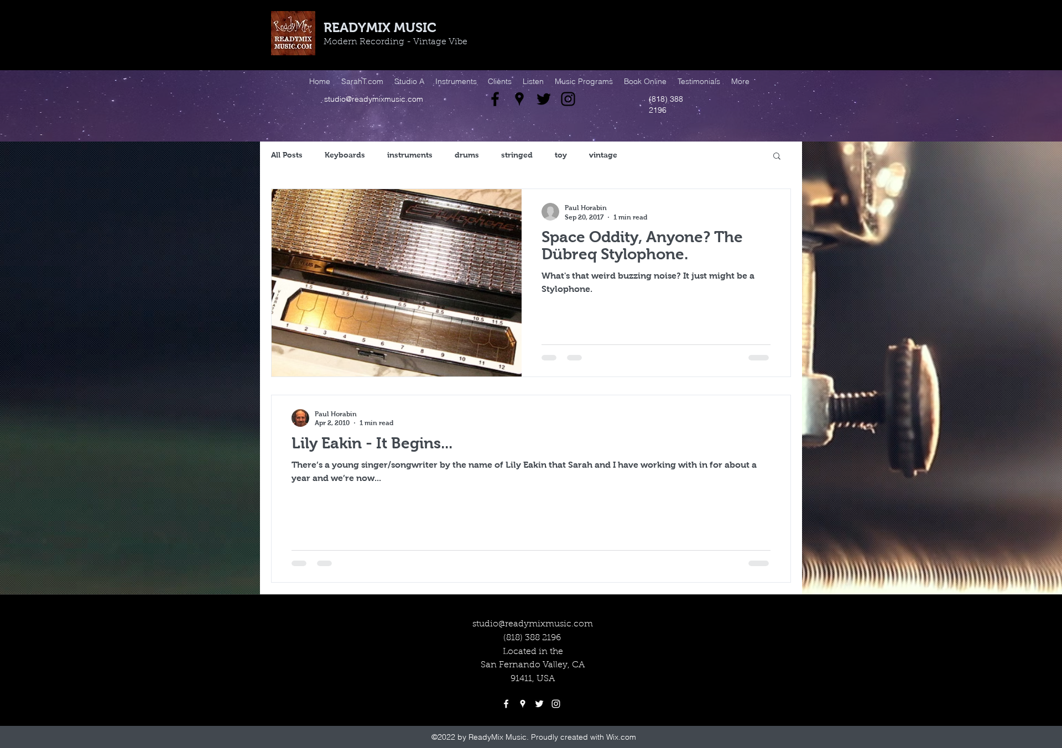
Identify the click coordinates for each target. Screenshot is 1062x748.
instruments (410, 154)
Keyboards (345, 154)
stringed (517, 154)
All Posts (287, 154)
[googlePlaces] (519, 99)
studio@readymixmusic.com (373, 99)
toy (561, 154)
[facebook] (495, 99)
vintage (603, 154)
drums (467, 154)
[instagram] (568, 99)
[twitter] (543, 99)
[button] (777, 157)
